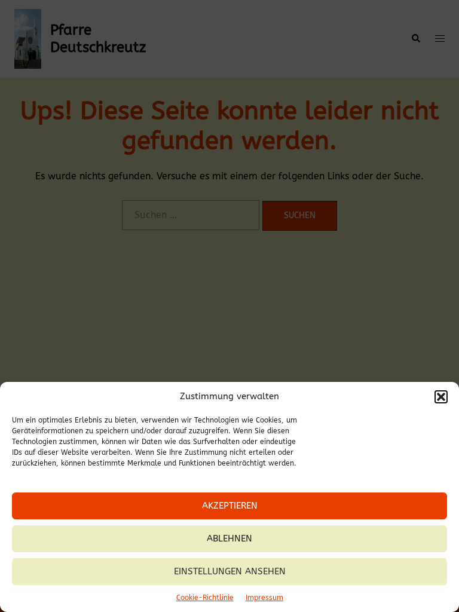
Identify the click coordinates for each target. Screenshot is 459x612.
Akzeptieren (230, 505)
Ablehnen (229, 538)
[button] (441, 397)
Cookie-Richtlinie (205, 597)
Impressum (264, 597)
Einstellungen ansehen (230, 571)
